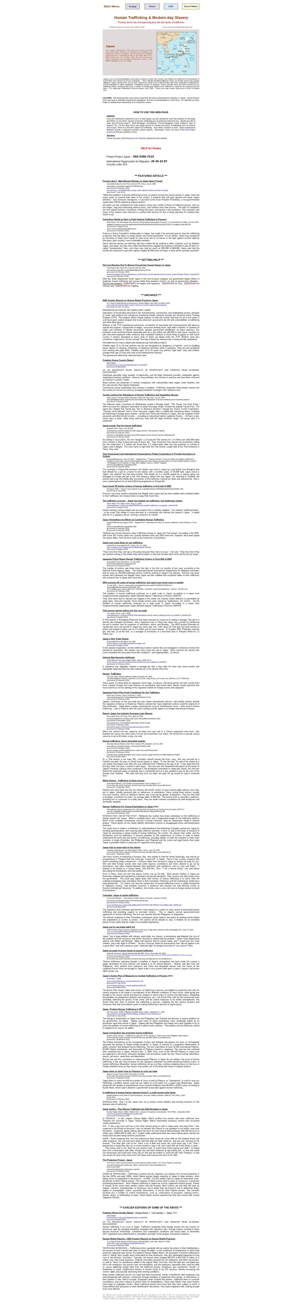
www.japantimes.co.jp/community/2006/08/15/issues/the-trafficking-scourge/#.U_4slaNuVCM (142, 505)
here (182, 88)
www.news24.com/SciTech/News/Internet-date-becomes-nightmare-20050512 (137, 662)
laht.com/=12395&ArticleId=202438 (129, 547)
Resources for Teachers (136, 138)
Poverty (132, 6)
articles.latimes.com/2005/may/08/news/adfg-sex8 (126, 643)
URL (113, 1097)
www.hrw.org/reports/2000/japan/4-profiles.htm (124, 1114)
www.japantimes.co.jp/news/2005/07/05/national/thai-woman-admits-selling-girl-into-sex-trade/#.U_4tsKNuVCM (149, 615)
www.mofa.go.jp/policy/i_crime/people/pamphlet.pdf (126, 985)
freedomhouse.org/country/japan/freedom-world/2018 (127, 1218)
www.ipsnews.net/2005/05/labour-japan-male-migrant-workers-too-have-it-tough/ (137, 190)
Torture (152, 6)
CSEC (171, 6)
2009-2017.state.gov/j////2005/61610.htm (126, 1243)
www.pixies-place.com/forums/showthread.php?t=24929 (128, 727)
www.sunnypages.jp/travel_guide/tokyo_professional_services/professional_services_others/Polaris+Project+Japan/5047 (153, 274)
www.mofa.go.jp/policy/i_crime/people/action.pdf (125, 981)
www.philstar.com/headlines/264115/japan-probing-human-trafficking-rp (134, 1014)
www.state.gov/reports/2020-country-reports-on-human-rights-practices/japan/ (137, 305)
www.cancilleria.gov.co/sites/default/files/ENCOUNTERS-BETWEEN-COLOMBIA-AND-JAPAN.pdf (144, 905)
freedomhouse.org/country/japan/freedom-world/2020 (127, 365)
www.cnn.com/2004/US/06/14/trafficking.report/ (125, 932)
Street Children (191, 6)
